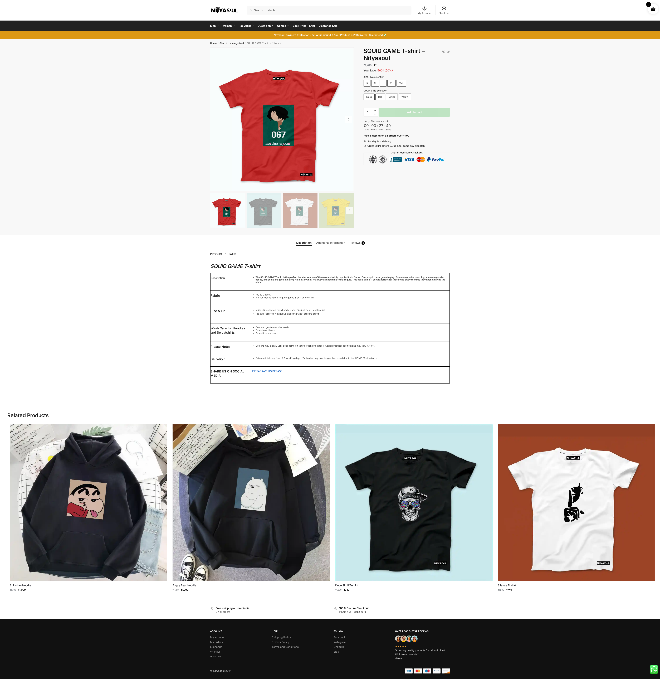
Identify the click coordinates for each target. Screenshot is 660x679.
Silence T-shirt (507, 585)
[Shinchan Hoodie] (88, 502)
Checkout (443, 13)
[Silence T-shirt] (576, 502)
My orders (216, 642)
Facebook (340, 637)
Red (380, 96)
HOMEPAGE (275, 371)
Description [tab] (304, 242)
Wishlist (215, 651)
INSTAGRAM (259, 371)
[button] (375, 110)
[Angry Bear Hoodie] (251, 502)
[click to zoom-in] (282, 119)
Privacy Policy (280, 642)
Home (213, 43)
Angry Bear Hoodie (184, 585)
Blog (336, 651)
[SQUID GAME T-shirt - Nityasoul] (444, 51)
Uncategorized (236, 43)
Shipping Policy (281, 637)
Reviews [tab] (357, 242)
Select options (88, 597)
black (369, 96)
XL (391, 83)
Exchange (216, 646)
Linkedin (339, 646)
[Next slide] (348, 119)
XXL (401, 83)
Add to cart (414, 112)
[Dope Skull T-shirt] (414, 502)
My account (217, 637)
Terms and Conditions (285, 646)
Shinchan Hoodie (20, 585)
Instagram (340, 642)
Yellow (404, 96)
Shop (222, 43)
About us (215, 656)
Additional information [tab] (330, 242)
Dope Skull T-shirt (346, 585)
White (392, 96)
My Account (424, 13)
